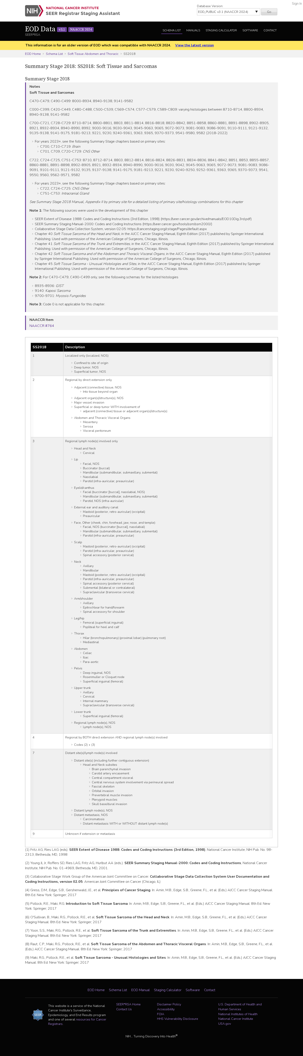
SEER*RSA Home (128, 1004)
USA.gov (224, 1023)
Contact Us (124, 1009)
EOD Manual (140, 990)
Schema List (172, 30)
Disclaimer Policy (169, 1004)
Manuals (193, 30)
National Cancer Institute (235, 1018)
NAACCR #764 (42, 325)
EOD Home (33, 54)
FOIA (160, 1014)
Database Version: (210, 6)
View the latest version (194, 45)
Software (250, 30)
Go (269, 12)
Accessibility (166, 1009)
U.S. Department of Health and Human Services (240, 1006)
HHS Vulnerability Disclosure (177, 1018)
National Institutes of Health (238, 1014)
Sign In (297, 3)
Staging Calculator (221, 30)
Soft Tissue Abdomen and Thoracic (93, 54)
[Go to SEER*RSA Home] (75, 11)
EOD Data (58, 29)
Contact (270, 30)
